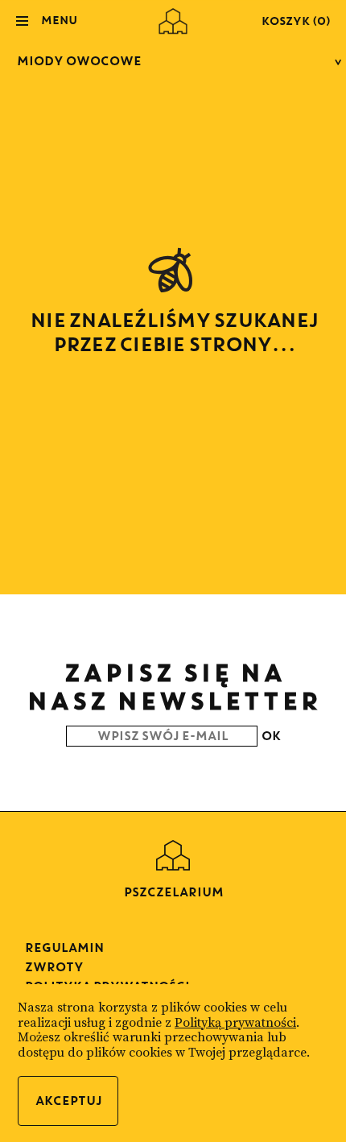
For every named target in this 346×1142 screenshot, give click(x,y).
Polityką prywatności (235, 1023)
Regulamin (63, 947)
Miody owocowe (78, 60)
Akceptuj (68, 1100)
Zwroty (53, 966)
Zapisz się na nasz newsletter (173, 686)
